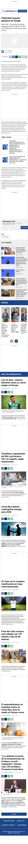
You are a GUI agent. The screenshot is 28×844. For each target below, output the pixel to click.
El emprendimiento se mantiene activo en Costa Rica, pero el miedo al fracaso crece (12, 708)
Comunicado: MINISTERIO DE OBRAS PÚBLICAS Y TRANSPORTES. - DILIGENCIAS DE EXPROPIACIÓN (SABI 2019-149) (17, 160)
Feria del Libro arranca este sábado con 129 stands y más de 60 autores (12, 635)
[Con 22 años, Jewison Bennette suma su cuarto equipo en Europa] (13, 402)
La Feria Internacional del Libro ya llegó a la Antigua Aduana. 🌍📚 (15, 328)
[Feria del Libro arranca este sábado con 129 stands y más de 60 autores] (13, 656)
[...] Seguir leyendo (8, 624)
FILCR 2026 (5, 666)
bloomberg (5, 236)
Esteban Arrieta (6, 464)
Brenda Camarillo (6, 715)
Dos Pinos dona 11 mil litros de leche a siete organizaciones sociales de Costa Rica (21, 282)
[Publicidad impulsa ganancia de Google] (14, 40)
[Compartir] (26, 57)
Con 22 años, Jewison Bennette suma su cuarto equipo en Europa (13, 383)
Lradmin (10, 50)
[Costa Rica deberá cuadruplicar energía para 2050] (13, 529)
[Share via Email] (22, 57)
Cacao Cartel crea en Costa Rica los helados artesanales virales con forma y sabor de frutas (21, 293)
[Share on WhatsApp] (19, 57)
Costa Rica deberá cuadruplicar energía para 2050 (11, 509)
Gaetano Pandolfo (7, 589)
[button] (22, 11)
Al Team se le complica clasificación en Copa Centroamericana (12, 584)
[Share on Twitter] (16, 57)
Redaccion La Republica (8, 772)
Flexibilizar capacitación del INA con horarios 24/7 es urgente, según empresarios (13, 457)
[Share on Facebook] (13, 57)
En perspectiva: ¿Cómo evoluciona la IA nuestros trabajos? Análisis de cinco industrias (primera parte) (22, 261)
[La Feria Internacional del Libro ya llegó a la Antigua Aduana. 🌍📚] (15, 314)
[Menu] (3, 11)
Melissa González (7, 642)
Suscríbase (22, 825)
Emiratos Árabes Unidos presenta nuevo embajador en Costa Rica (21, 250)
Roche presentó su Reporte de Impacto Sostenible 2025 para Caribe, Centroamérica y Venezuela (5, 330)
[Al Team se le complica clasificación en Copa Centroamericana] (13, 603)
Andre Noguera (6, 388)
